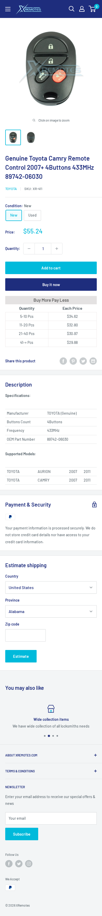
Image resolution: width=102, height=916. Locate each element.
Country (11, 576)
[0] (92, 9)
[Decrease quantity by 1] (29, 248)
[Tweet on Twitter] (83, 361)
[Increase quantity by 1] (56, 248)
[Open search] (72, 9)
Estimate (21, 656)
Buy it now (51, 284)
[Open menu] (7, 9)
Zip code (12, 624)
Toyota (11, 189)
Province (12, 600)
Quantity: (12, 248)
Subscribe (21, 834)
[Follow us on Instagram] (28, 863)
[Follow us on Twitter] (18, 863)
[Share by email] (93, 361)
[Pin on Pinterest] (73, 361)
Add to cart (51, 268)
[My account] (81, 9)
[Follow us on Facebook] (9, 863)
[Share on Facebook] (63, 361)
